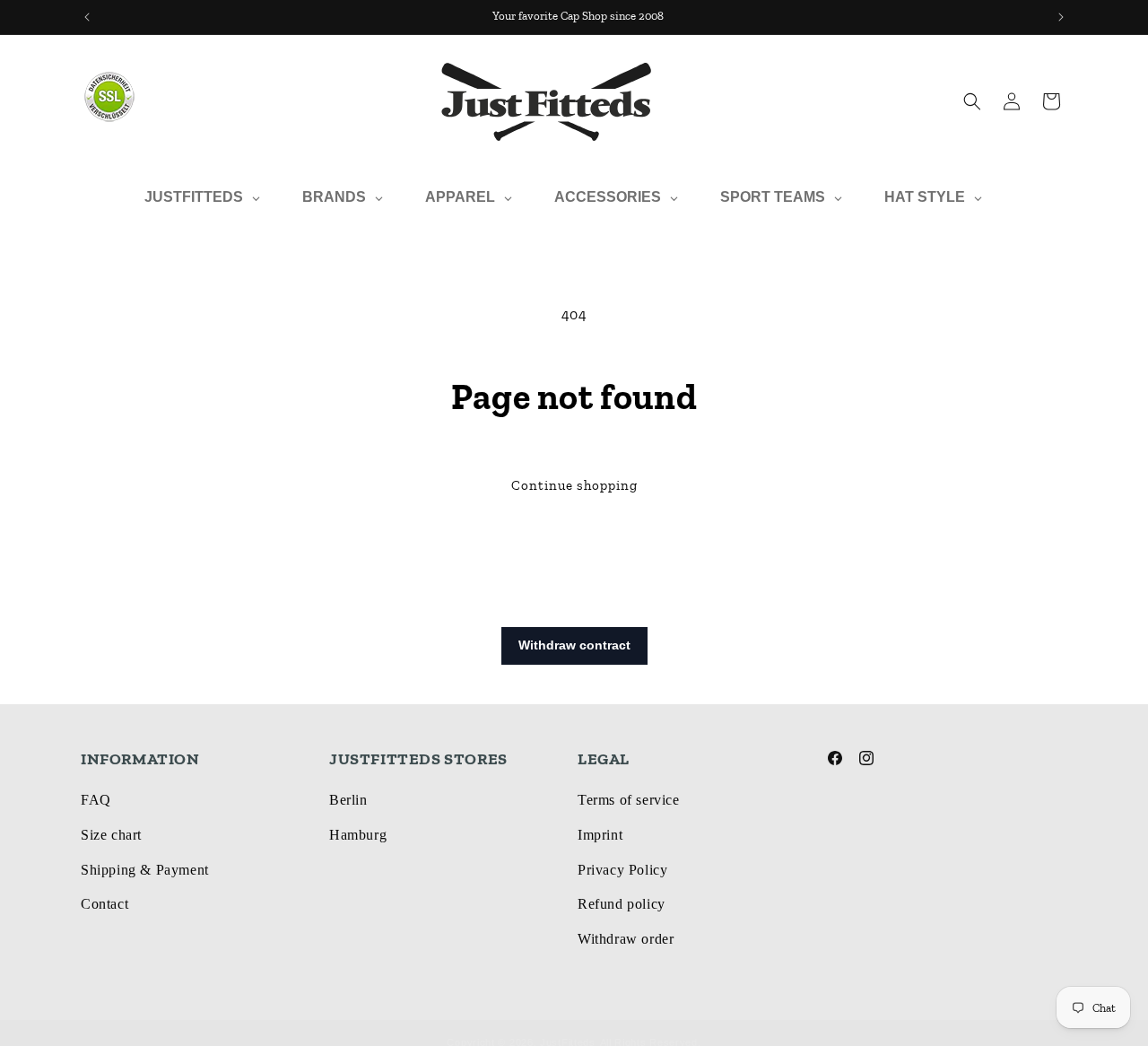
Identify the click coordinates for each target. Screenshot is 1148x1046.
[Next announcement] (1061, 17)
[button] (972, 101)
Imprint (600, 834)
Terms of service (629, 799)
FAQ (96, 799)
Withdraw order (626, 938)
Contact (104, 903)
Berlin (348, 799)
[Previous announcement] (87, 17)
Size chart (111, 834)
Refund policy (621, 903)
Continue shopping (574, 485)
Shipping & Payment (145, 869)
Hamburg (358, 834)
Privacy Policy (622, 869)
